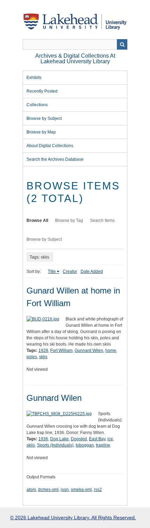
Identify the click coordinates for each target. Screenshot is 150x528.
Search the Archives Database (55, 159)
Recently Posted (42, 91)
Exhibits (34, 77)
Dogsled (79, 438)
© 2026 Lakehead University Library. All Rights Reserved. (73, 517)
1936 (43, 438)
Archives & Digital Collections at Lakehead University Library (75, 58)
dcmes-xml (48, 489)
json (65, 489)
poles (32, 356)
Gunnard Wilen (89, 350)
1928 (43, 350)
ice (110, 438)
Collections (37, 104)
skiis (43, 356)
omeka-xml (81, 489)
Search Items (102, 220)
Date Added (92, 271)
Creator (70, 271)
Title (52, 271)
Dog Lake (59, 438)
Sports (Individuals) (55, 445)
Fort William (61, 350)
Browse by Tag (69, 220)
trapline (103, 445)
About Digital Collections (50, 145)
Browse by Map (41, 132)
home (110, 350)
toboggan (85, 445)
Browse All (37, 220)
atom (31, 489)
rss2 (98, 489)
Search (122, 44)
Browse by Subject (44, 118)
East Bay (97, 438)
